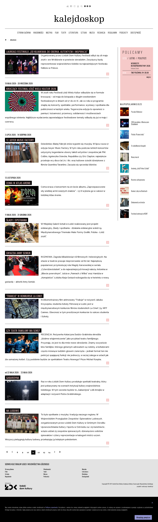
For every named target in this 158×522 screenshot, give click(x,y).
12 (39, 452)
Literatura (73, 32)
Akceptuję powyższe (143, 517)
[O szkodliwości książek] (142, 149)
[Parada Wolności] (142, 115)
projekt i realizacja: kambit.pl (145, 486)
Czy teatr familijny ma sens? (23, 330)
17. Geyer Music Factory (20, 140)
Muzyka (49, 32)
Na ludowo (12, 410)
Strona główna (24, 32)
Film (56, 32)
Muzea (92, 32)
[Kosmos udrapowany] (142, 183)
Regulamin (112, 32)
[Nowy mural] (142, 161)
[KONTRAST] (90, 6)
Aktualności (13, 40)
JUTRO (132, 58)
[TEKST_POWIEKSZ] (87, 6)
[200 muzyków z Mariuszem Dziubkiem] (142, 127)
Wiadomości (38, 32)
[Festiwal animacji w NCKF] (142, 217)
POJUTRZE (142, 58)
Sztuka (84, 32)
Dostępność (135, 32)
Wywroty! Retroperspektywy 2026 (140, 64)
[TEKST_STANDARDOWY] (85, 6)
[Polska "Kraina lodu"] (142, 138)
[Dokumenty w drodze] (142, 206)
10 (28, 452)
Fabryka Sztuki (135, 68)
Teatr (63, 32)
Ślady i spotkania (16, 220)
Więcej (148, 77)
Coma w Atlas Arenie (18, 183)
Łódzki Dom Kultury (18, 487)
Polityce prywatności (51, 507)
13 (44, 452)
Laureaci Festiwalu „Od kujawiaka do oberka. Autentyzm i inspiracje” (47, 51)
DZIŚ (124, 58)
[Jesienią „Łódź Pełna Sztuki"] (142, 172)
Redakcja (101, 32)
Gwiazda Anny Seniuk (18, 253)
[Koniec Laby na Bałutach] (142, 195)
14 (49, 452)
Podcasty (123, 32)
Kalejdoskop (79, 19)
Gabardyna (12, 378)
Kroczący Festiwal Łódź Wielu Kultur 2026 (31, 89)
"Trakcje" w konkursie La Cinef (24, 296)
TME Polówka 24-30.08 (140, 72)
